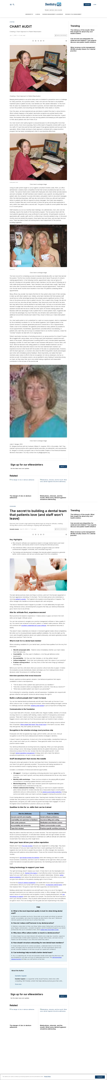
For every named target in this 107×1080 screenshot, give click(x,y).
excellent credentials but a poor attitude (33, 625)
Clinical (37, 14)
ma (41, 929)
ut (20, 959)
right (53, 957)
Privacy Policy (47, 1076)
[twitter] (38, 40)
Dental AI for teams (31, 873)
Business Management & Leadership (53, 14)
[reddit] (41, 40)
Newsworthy (29, 14)
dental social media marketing (52, 792)
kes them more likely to (49, 929)
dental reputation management (25, 753)
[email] (43, 40)
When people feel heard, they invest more (33, 724)
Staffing (12, 21)
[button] (11, 4)
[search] (13, 4)
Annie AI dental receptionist (26, 882)
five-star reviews (27, 846)
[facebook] (33, 40)
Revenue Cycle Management (73, 14)
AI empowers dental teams (54, 884)
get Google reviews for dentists (29, 857)
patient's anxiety (21, 599)
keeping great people (37, 705)
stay (57, 929)
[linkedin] (35, 40)
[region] (53, 1077)
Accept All (100, 1077)
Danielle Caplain (14, 529)
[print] (66, 40)
